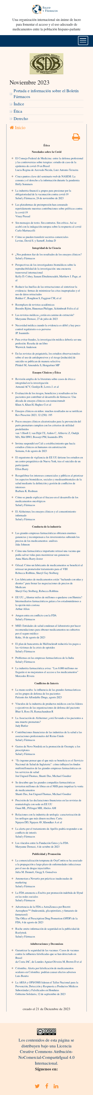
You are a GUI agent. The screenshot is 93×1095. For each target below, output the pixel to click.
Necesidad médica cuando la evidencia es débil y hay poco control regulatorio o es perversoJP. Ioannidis (47, 329)
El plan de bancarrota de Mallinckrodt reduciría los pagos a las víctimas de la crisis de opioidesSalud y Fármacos (48, 647)
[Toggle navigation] (83, 40)
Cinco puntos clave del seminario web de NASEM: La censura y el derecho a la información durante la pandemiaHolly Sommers (47, 180)
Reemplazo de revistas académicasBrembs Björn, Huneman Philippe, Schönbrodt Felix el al (47, 306)
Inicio (19, 127)
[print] (76, 138)
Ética (18, 111)
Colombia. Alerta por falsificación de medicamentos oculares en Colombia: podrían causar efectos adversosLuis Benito (45, 972)
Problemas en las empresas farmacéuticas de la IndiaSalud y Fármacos (44, 660)
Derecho (21, 118)
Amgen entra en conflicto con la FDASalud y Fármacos (35, 617)
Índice (19, 103)
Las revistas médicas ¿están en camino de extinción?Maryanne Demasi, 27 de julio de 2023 (44, 317)
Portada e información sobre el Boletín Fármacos (46, 93)
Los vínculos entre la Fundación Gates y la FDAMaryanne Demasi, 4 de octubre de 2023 (41, 845)
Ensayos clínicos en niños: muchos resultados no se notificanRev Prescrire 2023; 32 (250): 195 (48, 413)
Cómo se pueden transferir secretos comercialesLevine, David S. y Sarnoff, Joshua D (41, 239)
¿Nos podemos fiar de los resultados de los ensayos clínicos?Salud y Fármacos (48, 256)
